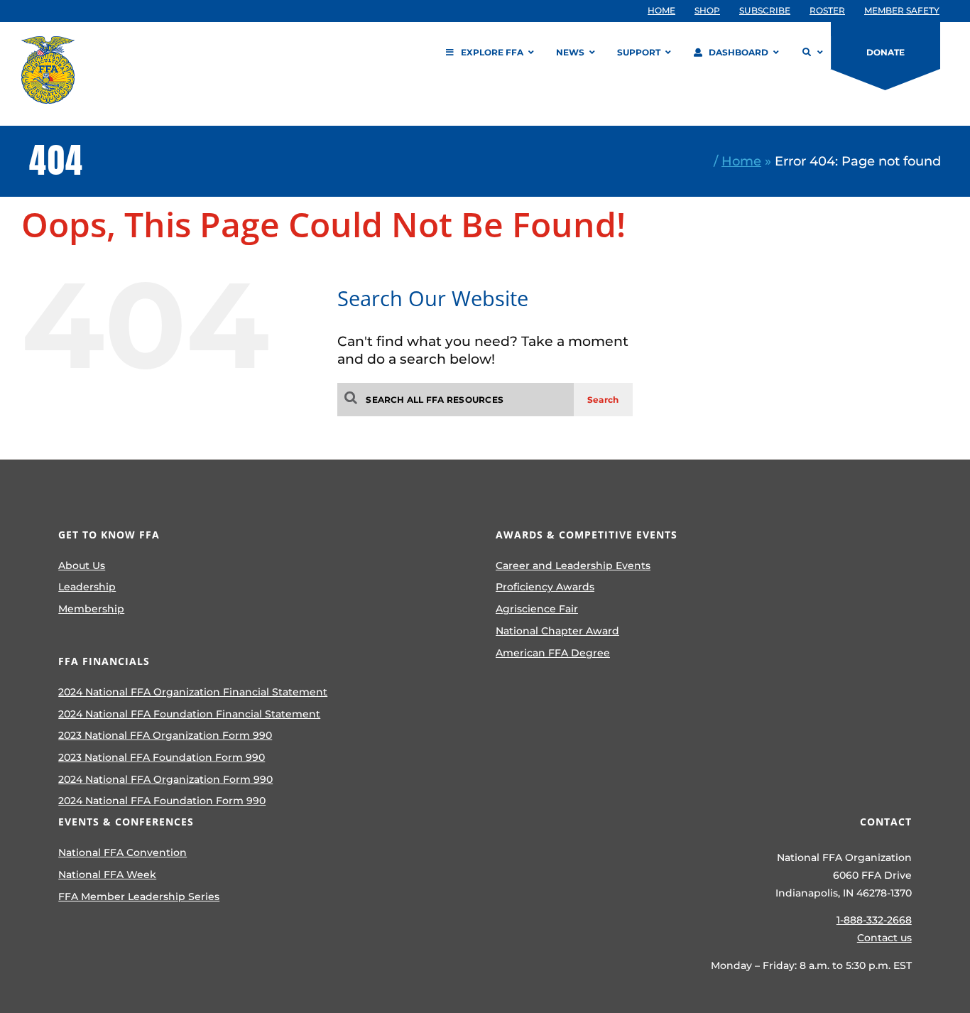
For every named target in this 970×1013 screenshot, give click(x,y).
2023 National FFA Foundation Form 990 (161, 757)
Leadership (87, 586)
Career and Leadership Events (573, 565)
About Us (81, 565)
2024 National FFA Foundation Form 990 (162, 800)
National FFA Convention (122, 852)
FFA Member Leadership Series (138, 896)
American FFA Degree (553, 652)
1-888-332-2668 (874, 920)
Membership (91, 608)
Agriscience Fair (537, 608)
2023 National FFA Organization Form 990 (165, 735)
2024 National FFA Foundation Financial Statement (189, 714)
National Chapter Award (557, 630)
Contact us (884, 937)
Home (741, 160)
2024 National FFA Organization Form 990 (165, 779)
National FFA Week (107, 874)
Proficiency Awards (545, 586)
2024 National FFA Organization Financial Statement (192, 692)
